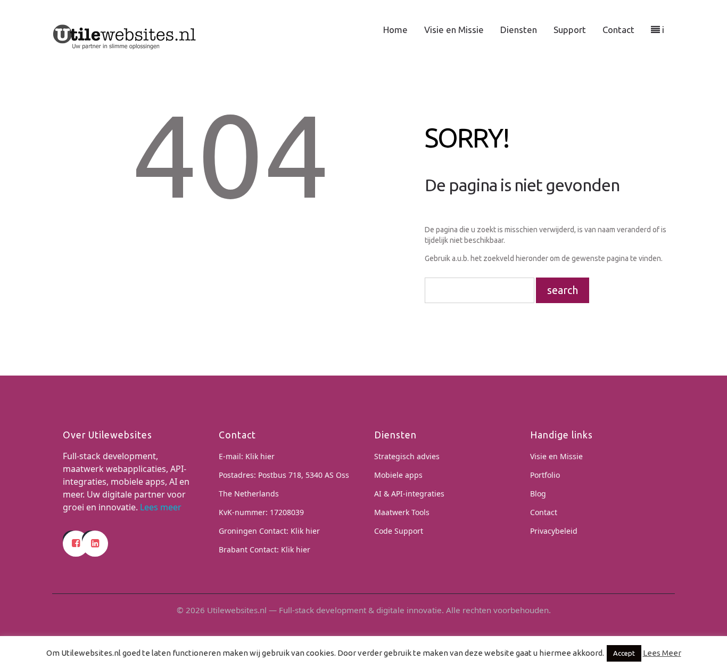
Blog (538, 493)
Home (395, 30)
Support (569, 30)
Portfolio (545, 475)
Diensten (518, 30)
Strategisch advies (407, 456)
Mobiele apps (398, 475)
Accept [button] (624, 653)
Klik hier (260, 456)
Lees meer (160, 507)
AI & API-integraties (409, 493)
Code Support (398, 531)
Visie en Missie (454, 30)
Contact (618, 30)
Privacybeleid (553, 531)
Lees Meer (662, 652)
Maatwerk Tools (401, 512)
